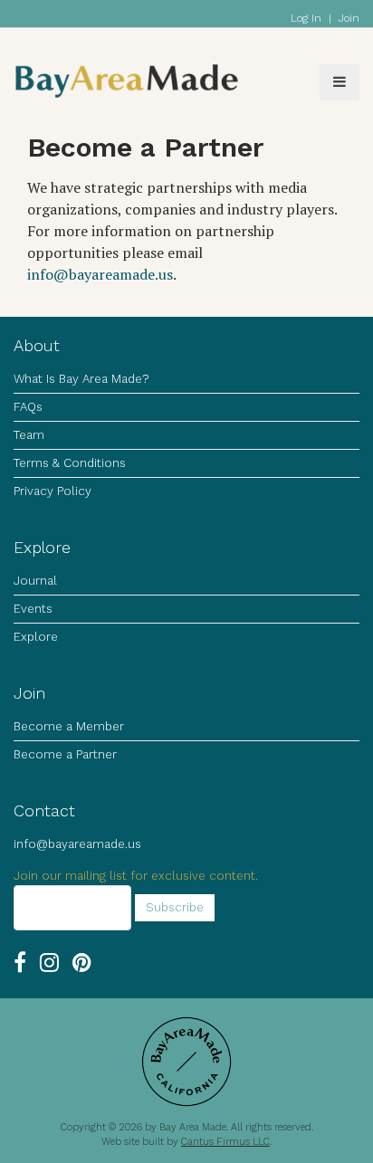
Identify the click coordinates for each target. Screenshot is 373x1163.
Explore (36, 636)
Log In (306, 18)
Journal (35, 580)
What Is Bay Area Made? (81, 379)
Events (33, 608)
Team (29, 435)
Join (349, 18)
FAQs (28, 407)
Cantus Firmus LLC (225, 1142)
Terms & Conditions (70, 463)
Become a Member (69, 726)
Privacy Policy (52, 491)
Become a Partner (65, 754)
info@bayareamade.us (100, 274)
